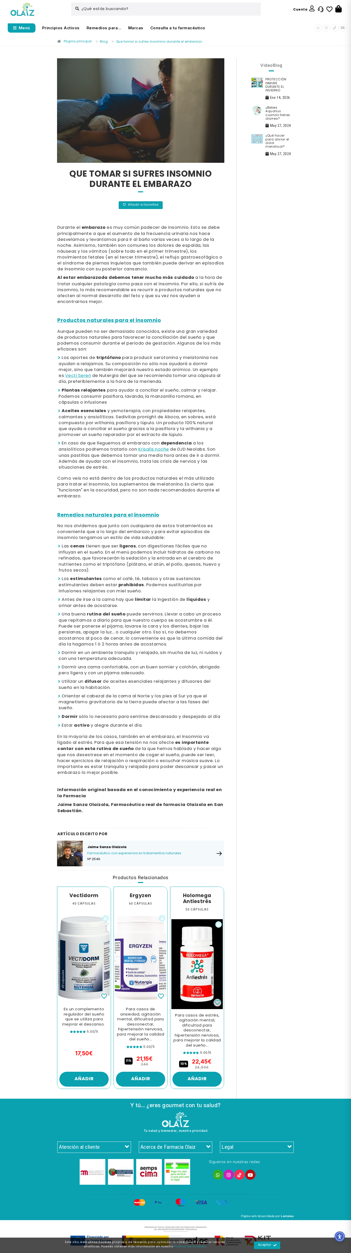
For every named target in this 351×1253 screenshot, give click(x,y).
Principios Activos (61, 27)
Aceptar (264, 1245)
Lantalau (287, 1216)
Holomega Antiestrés (197, 898)
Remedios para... (104, 27)
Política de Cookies (190, 1246)
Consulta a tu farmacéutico (177, 27)
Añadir (84, 1079)
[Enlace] (22, 9)
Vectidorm (84, 895)
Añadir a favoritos (143, 204)
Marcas (135, 27)
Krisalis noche (153, 449)
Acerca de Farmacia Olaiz (168, 1147)
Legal (227, 1147)
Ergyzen (140, 895)
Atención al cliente (79, 1147)
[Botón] (338, 9)
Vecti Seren (78, 375)
